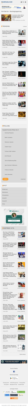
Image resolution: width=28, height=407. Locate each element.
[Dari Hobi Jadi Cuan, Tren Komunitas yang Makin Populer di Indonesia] (22, 53)
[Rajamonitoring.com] (7, 395)
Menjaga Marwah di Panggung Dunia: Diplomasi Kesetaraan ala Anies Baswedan (10, 254)
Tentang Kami (6, 382)
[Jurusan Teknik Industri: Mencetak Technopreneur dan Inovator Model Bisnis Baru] (22, 84)
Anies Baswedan (8, 174)
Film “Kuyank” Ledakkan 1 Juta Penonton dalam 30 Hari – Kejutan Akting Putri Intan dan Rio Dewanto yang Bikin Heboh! (9, 74)
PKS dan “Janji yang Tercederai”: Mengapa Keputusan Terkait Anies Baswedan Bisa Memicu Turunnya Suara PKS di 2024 (10, 307)
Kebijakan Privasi (13, 384)
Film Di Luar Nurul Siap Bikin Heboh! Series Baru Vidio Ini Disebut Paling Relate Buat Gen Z (9, 94)
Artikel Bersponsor (14, 382)
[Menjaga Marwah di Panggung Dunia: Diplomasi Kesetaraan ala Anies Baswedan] (21, 254)
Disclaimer (6, 384)
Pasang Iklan (22, 382)
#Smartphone (5, 195)
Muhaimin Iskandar (9, 142)
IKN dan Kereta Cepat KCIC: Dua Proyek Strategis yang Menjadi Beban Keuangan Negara (10, 337)
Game (13, 19)
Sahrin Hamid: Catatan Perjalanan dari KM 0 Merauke (8, 284)
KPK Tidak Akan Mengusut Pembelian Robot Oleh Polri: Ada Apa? (10, 347)
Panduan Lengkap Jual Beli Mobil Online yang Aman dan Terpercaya (9, 104)
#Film (3, 204)
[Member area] (21, 2)
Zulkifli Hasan (8, 146)
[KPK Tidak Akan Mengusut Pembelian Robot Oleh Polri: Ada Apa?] (21, 347)
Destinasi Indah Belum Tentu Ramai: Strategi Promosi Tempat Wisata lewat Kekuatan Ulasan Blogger (9, 234)
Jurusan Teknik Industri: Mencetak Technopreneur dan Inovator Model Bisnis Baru (9, 84)
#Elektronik (5, 189)
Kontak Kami (21, 384)
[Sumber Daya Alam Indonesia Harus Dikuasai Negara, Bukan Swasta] (21, 327)
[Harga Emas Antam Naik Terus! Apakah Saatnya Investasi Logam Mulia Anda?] (22, 114)
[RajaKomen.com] (21, 392)
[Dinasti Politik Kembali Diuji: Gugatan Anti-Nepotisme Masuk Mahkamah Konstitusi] (21, 264)
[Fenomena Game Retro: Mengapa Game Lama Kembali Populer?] (6, 17)
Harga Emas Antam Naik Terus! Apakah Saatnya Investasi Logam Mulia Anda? (9, 114)
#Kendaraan (5, 192)
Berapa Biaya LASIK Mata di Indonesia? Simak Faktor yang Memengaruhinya (10, 32)
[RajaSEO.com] (20, 395)
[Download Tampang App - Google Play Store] (14, 378)
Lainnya (25, 26)
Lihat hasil (23, 179)
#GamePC (4, 198)
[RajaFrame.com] (14, 392)
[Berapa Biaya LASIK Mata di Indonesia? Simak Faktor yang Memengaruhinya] (22, 32)
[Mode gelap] (23, 2)
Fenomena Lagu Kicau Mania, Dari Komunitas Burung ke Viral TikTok (9, 63)
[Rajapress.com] (14, 395)
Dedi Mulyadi (8, 156)
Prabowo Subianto (9, 169)
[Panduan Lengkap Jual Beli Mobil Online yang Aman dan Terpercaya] (22, 104)
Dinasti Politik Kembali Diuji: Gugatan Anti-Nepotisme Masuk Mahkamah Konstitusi (9, 264)
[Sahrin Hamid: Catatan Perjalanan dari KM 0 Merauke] (21, 284)
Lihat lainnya (23, 354)
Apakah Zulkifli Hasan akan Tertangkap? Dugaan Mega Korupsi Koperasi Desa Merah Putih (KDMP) (10, 244)
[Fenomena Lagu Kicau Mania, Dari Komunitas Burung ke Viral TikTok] (22, 63)
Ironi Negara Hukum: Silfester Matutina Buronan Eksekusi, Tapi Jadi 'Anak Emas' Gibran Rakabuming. (10, 274)
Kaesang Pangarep (9, 132)
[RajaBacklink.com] (7, 392)
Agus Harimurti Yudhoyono (11, 165)
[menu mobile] (25, 2)
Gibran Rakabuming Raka (10, 160)
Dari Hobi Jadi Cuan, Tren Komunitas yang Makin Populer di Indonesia (8, 53)
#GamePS (4, 201)
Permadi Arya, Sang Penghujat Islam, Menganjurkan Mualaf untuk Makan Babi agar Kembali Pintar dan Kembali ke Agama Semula (10, 295)
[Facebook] (14, 371)
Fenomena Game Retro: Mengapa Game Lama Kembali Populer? (18, 16)
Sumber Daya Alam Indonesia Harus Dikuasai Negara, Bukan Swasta (10, 327)
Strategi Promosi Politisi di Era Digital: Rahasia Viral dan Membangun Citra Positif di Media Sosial (10, 317)
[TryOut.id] (14, 398)
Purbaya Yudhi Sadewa (10, 151)
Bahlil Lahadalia (8, 137)
